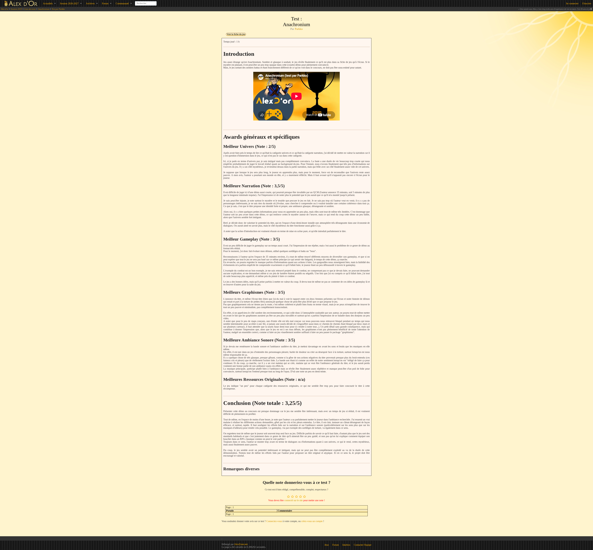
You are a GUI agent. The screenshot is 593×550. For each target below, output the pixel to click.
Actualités (48, 3)
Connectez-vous (274, 521)
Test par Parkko (58, 9)
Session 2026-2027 (69, 3)
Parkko (299, 28)
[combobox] (146, 2)
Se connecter (572, 3)
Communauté (122, 3)
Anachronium (43, 9)
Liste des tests (30, 9)
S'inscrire (586, 3)
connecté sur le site (293, 500)
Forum (105, 3)
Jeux (326, 545)
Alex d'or (4, 9)
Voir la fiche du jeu (236, 34)
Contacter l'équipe (362, 545)
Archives (90, 3)
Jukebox (346, 545)
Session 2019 (16, 9)
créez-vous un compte (312, 521)
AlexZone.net (241, 544)
